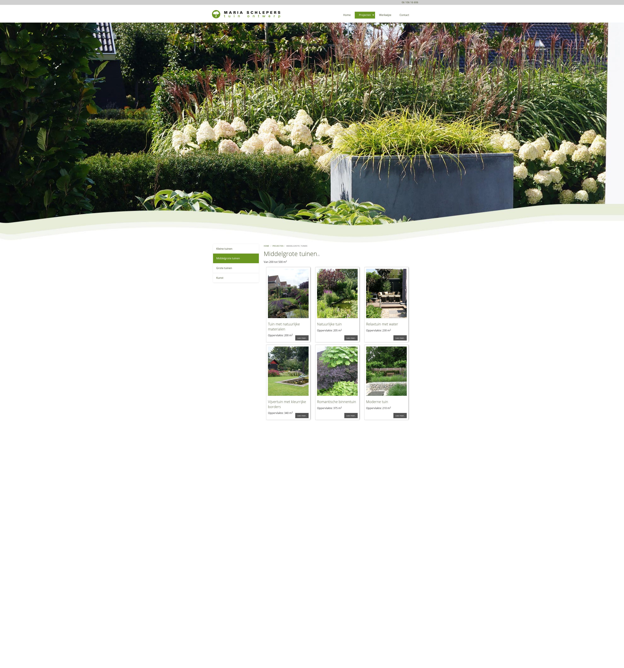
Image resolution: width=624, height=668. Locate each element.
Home (347, 15)
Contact (404, 15)
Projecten (365, 15)
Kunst (219, 278)
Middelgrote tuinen (228, 258)
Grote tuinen (224, 268)
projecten (278, 246)
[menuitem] (347, 15)
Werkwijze (385, 15)
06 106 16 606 (410, 2)
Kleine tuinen (224, 248)
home (267, 246)
